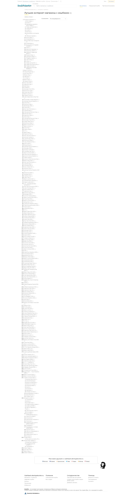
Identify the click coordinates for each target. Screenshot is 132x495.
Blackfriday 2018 (29, 105)
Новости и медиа (31, 416)
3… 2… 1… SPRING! (29, 362)
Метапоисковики (31, 385)
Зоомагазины (30, 43)
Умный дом (29, 28)
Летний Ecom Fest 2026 (31, 370)
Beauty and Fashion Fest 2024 (31, 303)
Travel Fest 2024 (28, 308)
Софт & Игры (30, 59)
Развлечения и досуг (32, 434)
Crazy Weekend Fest (29, 141)
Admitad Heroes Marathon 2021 (31, 170)
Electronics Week (29, 123)
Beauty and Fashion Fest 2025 (31, 340)
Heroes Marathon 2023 (30, 233)
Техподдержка (92, 479)
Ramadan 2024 (28, 231)
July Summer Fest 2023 (30, 246)
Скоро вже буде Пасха (30, 263)
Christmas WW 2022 (29, 217)
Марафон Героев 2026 (30, 367)
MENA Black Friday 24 (30, 324)
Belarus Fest (27, 305)
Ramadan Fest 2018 (29, 89)
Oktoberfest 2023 (29, 260)
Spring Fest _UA (28, 202)
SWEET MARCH (28, 452)
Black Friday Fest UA (29, 264)
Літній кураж (28, 307)
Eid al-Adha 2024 (28, 301)
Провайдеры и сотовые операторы (32, 427)
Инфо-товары (28, 448)
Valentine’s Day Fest (29, 361)
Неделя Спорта (28, 81)
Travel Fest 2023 (28, 247)
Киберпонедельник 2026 (31, 357)
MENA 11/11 (27, 319)
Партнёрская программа (74, 477)
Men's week (27, 143)
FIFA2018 (27, 87)
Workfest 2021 (28, 174)
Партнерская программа (108, 5)
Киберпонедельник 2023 (31, 222)
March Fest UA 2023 (29, 228)
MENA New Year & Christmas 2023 (31, 280)
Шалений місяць (28, 317)
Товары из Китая (31, 66)
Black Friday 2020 (29, 160)
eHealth (28, 30)
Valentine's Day (28, 84)
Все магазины (83, 5)
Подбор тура (30, 396)
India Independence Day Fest (31, 97)
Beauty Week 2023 (29, 256)
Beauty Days (28, 75)
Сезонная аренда (31, 380)
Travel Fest (27, 107)
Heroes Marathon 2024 (30, 298)
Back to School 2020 (30, 152)
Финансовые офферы (30, 440)
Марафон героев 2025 (30, 336)
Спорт (28, 61)
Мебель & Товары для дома (31, 53)
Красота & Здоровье (32, 49)
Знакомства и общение (32, 419)
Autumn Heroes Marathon (31, 156)
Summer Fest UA (29, 244)
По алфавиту (35, 3)
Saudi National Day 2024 (30, 314)
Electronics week (28, 90)
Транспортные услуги (32, 410)
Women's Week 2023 (30, 224)
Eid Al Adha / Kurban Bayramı (31, 99)
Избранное (27, 485)
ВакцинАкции (28, 145)
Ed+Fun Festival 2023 (30, 273)
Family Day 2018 (28, 92)
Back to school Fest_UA (30, 345)
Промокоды (54, 1)
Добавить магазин (72, 482)
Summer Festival (29, 137)
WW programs (28, 278)
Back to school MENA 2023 (31, 258)
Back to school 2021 (29, 179)
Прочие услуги (30, 429)
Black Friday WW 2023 (30, 272)
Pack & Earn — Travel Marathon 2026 (31, 372)
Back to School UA (29, 124)
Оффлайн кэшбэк (40, 1)
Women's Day (28, 168)
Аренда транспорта (31, 379)
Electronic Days (28, 104)
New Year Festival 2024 (30, 276)
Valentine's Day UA (29, 290)
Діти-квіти (27, 299)
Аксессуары (30, 37)
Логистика (29, 421)
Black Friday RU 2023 (30, 267)
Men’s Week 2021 (29, 167)
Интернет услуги (29, 398)
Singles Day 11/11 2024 (30, 322)
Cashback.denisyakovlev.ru (30, 9)
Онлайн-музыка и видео (32, 404)
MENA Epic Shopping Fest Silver (30, 270)
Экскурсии (29, 388)
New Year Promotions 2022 (31, 186)
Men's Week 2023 (29, 225)
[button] (111, 1)
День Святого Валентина (31, 332)
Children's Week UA (29, 238)
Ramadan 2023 (28, 230)
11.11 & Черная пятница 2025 (31, 347)
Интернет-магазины (30, 19)
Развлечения (30, 432)
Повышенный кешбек (94, 5)
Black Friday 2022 (29, 213)
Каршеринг (29, 390)
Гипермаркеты (30, 39)
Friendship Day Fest (29, 151)
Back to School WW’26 (30, 376)
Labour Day (27, 177)
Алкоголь (29, 31)
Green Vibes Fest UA (29, 364)
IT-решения (29, 399)
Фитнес (28, 401)
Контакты (91, 481)
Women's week (28, 335)
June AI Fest (27, 368)
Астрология (29, 418)
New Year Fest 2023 (29, 221)
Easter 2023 (27, 235)
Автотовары (29, 21)
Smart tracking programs (31, 356)
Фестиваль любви (29, 359)
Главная (20, 1)
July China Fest (28, 73)
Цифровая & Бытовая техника (31, 68)
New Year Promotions (30, 109)
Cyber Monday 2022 (30, 188)
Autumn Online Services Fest (31, 159)
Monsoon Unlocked (29, 149)
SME (26, 250)
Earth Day (27, 86)
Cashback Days (28, 176)
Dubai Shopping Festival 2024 (31, 285)
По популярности (55, 18)
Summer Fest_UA (29, 338)
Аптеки (28, 22)
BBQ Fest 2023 (28, 241)
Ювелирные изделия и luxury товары (31, 25)
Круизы (28, 387)
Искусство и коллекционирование (32, 414)
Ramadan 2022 (28, 194)
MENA (26, 282)
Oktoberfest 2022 (29, 208)
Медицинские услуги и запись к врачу (32, 423)
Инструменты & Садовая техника (32, 45)
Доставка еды (30, 402)
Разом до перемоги (29, 311)
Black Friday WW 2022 (30, 211)
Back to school (28, 70)
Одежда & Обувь (31, 56)
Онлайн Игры (28, 437)
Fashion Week (28, 129)
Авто (28, 409)
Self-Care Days (28, 113)
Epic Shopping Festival (30, 266)
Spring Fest (27, 294)
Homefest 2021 (28, 165)
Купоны (48, 1)
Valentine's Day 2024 (29, 288)
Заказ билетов (30, 395)
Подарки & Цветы (31, 58)
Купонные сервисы (31, 50)
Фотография (29, 412)
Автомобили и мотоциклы (32, 34)
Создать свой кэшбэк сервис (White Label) (75, 480)
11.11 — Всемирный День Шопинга (30, 184)
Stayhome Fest (28, 134)
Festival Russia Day (29, 71)
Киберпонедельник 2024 (31, 287)
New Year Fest (28, 449)
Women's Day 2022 (29, 192)
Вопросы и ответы (93, 477)
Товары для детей (31, 63)
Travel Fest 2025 (28, 342)
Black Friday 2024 (29, 325)
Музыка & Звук (30, 55)
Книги (28, 47)
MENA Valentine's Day (30, 214)
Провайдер (29, 425)
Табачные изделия (31, 36)
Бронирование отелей (32, 393)
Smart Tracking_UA (29, 354)
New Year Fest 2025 (30, 327)
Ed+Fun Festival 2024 (30, 328)
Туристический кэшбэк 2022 (31, 205)
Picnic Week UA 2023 (30, 236)
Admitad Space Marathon (31, 180)
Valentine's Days (28, 115)
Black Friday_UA (28, 348)
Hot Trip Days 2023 (29, 239)
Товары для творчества (32, 64)
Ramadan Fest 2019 (29, 120)
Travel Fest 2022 (28, 199)
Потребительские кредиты (30, 444)
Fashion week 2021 (29, 182)
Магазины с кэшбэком (29, 1)
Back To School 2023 (30, 249)
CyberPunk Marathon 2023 (31, 252)
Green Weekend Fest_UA (31, 313)
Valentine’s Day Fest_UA (30, 330)
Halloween (27, 76)
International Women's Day (31, 112)
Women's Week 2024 (30, 293)
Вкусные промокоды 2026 (31, 365)
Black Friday (28, 79)
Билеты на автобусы (31, 382)
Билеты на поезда (31, 384)
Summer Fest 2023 (29, 242)
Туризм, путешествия (30, 377)
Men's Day (27, 116)
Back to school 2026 (29, 374)
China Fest (27, 102)
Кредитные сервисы (32, 442)
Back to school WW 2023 (30, 197)
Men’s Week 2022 (29, 189)
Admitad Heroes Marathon (31, 101)
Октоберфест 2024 (29, 296)
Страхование (30, 446)
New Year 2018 (28, 82)
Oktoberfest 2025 (29, 261)
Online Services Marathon (31, 154)
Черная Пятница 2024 (30, 316)
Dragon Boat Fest (29, 121)
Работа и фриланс (31, 407)
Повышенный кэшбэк (52, 477)
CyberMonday (28, 110)
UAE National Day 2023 (30, 275)
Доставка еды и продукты (32, 41)
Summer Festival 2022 (30, 195)
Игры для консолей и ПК (33, 439)
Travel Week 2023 (29, 253)
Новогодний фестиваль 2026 (31, 352)
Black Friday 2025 (29, 350)
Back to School (28, 126)
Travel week (27, 206)
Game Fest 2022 (28, 219)
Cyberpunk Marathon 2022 (31, 203)
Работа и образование (32, 431)
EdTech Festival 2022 (30, 216)
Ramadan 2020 (28, 148)
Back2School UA (28, 255)
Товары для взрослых (32, 27)
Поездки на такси (31, 391)
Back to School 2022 (30, 200)
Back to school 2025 (29, 344)
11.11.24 (26, 321)
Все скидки (49, 479)
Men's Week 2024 (29, 291)
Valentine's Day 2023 (30, 227)
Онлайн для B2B (31, 405)
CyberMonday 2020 (29, 138)
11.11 (25, 131)
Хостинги (29, 436)
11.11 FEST (27, 78)
